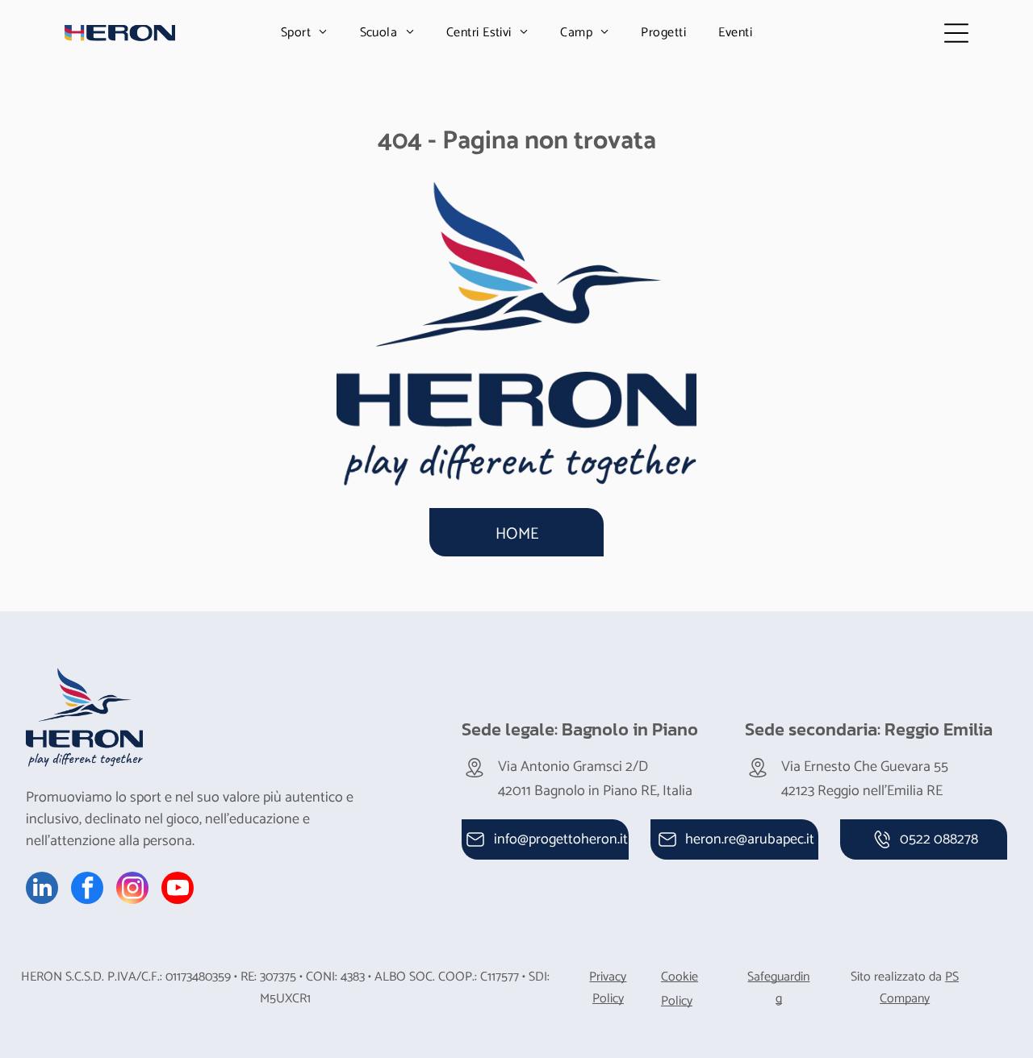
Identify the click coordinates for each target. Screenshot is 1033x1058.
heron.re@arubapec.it (749, 839)
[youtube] (177, 890)
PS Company (919, 988)
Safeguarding (778, 988)
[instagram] (132, 890)
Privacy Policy (607, 988)
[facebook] (87, 890)
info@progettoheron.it (561, 839)
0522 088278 (939, 839)
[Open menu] (956, 33)
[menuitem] (304, 33)
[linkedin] (42, 890)
